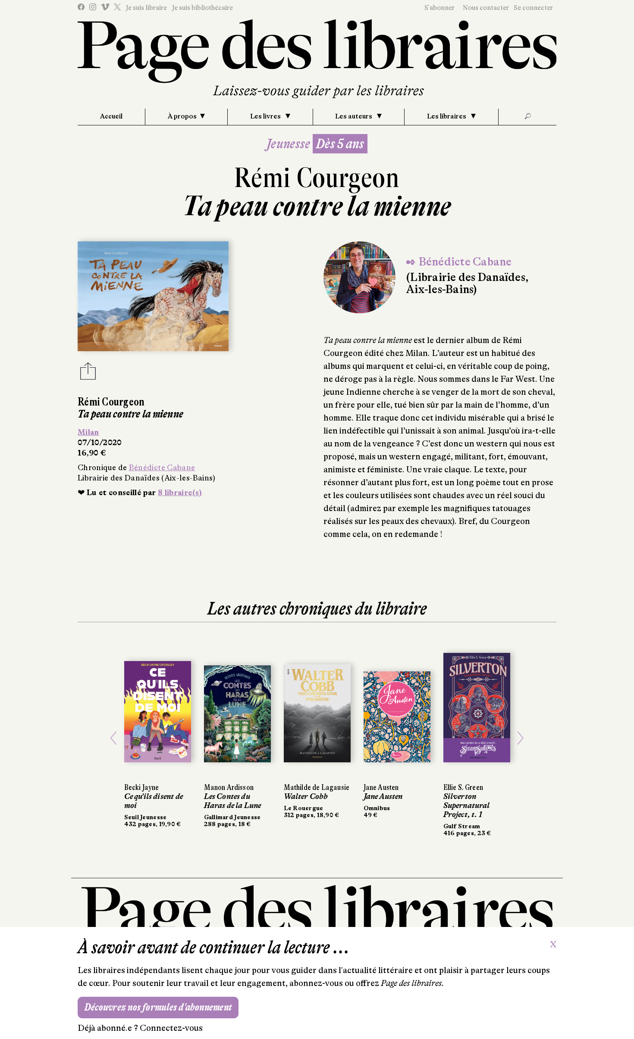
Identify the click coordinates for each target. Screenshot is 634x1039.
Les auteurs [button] (354, 116)
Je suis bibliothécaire (202, 8)
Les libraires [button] (447, 116)
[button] (114, 738)
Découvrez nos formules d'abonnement (158, 1007)
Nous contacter (486, 8)
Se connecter (533, 8)
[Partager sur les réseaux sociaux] (88, 373)
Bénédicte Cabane (162, 467)
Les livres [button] (266, 116)
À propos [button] (182, 116)
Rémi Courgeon (317, 178)
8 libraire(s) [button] (180, 492)
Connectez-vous (171, 1028)
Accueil (111, 116)
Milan (88, 432)
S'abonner (439, 8)
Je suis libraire (146, 8)
